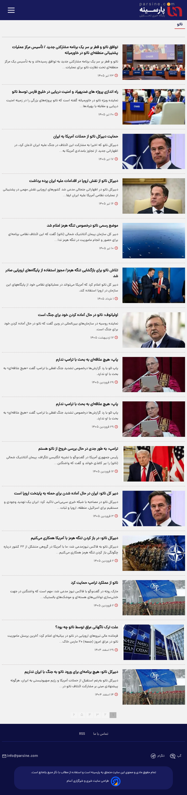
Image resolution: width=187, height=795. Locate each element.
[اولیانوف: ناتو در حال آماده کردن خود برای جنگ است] (153, 330)
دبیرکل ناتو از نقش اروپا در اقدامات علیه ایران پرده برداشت (73, 181)
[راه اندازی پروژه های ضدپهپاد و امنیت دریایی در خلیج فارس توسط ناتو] (153, 107)
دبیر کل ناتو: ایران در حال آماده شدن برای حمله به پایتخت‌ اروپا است (66, 494)
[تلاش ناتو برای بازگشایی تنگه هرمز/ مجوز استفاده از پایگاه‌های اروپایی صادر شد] (153, 285)
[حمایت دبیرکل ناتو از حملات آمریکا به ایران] (153, 151)
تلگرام (161, 756)
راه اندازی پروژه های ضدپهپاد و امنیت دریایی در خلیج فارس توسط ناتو (65, 92)
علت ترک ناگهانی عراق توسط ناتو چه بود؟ (86, 627)
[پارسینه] (158, 10)
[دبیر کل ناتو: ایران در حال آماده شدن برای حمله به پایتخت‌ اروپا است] (153, 508)
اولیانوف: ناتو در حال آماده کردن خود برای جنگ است (78, 315)
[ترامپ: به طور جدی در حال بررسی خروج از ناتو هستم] (153, 464)
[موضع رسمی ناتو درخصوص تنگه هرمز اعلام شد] (153, 240)
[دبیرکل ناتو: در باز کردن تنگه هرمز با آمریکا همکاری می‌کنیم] (153, 553)
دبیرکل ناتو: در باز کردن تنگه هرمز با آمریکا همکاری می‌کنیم (74, 538)
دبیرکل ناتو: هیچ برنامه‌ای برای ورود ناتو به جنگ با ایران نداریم (71, 672)
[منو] (11, 11)
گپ (179, 756)
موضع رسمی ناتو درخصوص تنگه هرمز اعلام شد (82, 226)
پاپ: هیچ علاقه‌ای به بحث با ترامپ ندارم (87, 360)
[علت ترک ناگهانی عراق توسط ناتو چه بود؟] (153, 642)
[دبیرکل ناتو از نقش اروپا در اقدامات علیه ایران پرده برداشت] (153, 196)
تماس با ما (100, 734)
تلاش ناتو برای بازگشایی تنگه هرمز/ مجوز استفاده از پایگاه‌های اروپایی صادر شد (61, 273)
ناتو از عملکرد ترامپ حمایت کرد (94, 583)
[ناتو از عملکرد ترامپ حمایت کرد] (153, 598)
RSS (82, 734)
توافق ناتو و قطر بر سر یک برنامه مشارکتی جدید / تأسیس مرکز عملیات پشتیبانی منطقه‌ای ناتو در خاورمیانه (65, 50)
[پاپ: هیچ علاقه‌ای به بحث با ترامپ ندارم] (153, 374)
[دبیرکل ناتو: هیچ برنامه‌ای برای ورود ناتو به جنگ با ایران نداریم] (153, 687)
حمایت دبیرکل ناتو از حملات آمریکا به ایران (85, 137)
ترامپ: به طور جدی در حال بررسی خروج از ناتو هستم (78, 449)
